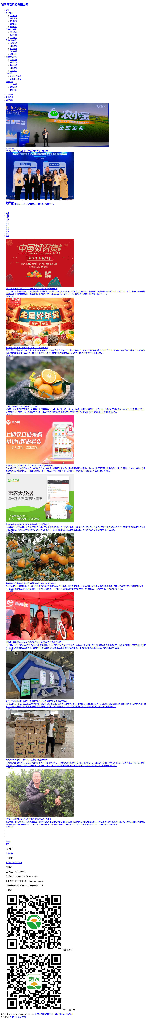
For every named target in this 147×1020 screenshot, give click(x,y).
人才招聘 (9, 853)
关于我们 (9, 13)
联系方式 (13, 54)
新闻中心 (9, 82)
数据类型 (13, 62)
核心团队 (13, 27)
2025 (7, 217)
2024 (7, 219)
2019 (7, 229)
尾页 (7, 844)
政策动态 (13, 51)
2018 (7, 232)
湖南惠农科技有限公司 (44, 1014)
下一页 (8, 842)
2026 (7, 215)
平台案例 (13, 38)
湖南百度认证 (16, 863)
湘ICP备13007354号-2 (63, 1014)
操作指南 (13, 35)
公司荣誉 (13, 24)
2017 (7, 234)
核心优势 (13, 65)
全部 (7, 213)
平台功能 (13, 32)
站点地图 (22, 1017)
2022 (7, 223)
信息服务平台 (11, 29)
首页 (7, 10)
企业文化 (13, 18)
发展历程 (13, 21)
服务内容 (13, 43)
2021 (7, 225)
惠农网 (8, 863)
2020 (7, 227)
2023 (7, 221)
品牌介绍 (13, 16)
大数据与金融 (11, 57)
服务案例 (13, 46)
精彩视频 (13, 90)
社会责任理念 (15, 76)
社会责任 (9, 73)
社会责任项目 (15, 79)
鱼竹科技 (13, 1017)
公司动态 (13, 84)
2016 (7, 236)
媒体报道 (13, 87)
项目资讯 (13, 49)
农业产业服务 (11, 40)
